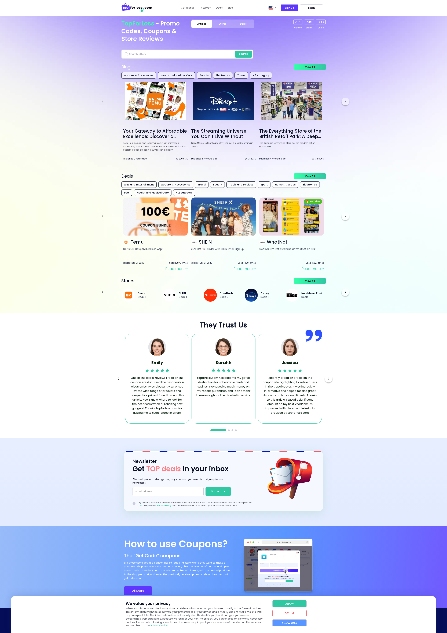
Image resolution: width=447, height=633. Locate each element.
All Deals (138, 591)
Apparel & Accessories (138, 75)
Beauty (204, 75)
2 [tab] (229, 430)
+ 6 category (261, 75)
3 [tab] (232, 430)
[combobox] (271, 8)
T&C (141, 505)
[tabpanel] (157, 379)
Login (311, 8)
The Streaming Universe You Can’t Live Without (218, 134)
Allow (289, 603)
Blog (230, 7)
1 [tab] (218, 430)
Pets (127, 192)
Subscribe (218, 491)
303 (321, 22)
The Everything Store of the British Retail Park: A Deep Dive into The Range (290, 136)
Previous (102, 101)
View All (310, 67)
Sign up (289, 8)
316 (298, 22)
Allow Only (289, 623)
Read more (175, 268)
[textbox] (270, 8)
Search (243, 54)
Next (345, 101)
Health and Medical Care (176, 75)
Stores (222, 23)
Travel (241, 75)
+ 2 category (184, 192)
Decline (289, 613)
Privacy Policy (164, 505)
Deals (219, 7)
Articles (201, 23)
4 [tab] (236, 430)
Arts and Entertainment (139, 184)
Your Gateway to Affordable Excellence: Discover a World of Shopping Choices (155, 136)
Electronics (223, 75)
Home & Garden (285, 184)
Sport (264, 184)
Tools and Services (241, 184)
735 (309, 22)
